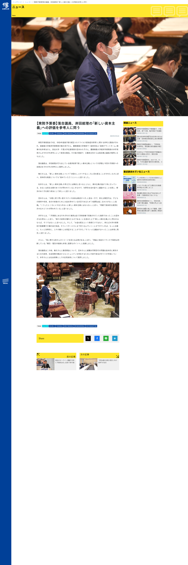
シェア (97, 338)
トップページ (17, 2)
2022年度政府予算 (91, 133)
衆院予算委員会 (68, 133)
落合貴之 (52, 133)
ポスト (88, 338)
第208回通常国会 (80, 133)
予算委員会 (59, 133)
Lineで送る (106, 338)
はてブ (115, 338)
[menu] (6, 281)
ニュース (28, 2)
